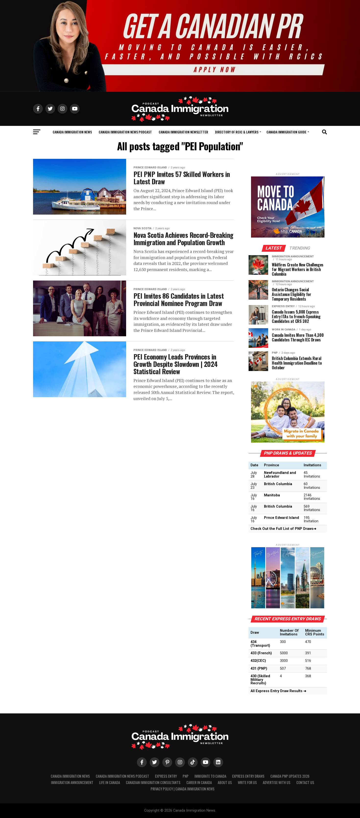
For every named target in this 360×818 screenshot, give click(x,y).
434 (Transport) (260, 643)
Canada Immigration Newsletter (183, 131)
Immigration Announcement (72, 782)
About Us (225, 782)
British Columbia (278, 484)
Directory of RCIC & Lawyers (236, 131)
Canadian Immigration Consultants (153, 782)
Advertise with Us (276, 782)
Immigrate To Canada (210, 776)
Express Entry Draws (248, 776)
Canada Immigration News (72, 131)
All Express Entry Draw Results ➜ (278, 691)
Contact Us (305, 782)
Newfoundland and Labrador (280, 474)
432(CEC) (258, 661)
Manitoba (272, 495)
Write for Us (247, 782)
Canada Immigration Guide (286, 131)
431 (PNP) (259, 668)
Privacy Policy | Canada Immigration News (183, 788)
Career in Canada (199, 782)
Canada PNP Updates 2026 (289, 776)
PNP (186, 776)
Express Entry (166, 776)
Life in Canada (109, 782)
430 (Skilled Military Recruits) (260, 679)
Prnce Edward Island (281, 518)
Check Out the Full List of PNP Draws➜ (283, 529)
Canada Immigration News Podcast (125, 131)
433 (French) (261, 653)
